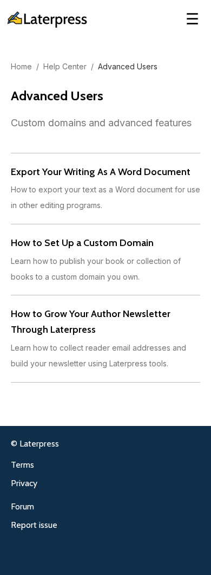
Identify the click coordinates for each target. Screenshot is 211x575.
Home (21, 66)
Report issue (34, 525)
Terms (22, 465)
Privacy (24, 483)
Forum (22, 506)
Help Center (65, 66)
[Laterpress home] (46, 19)
